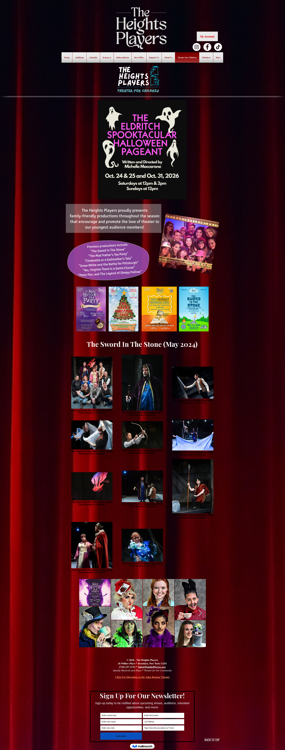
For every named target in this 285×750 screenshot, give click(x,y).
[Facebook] (207, 47)
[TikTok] (218, 47)
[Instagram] (197, 47)
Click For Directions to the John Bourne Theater (142, 677)
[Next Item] (200, 613)
